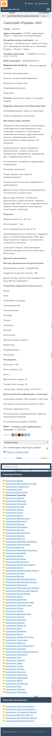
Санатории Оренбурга (16, 599)
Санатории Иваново (15, 536)
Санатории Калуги (14, 515)
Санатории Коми (14, 628)
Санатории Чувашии (15, 689)
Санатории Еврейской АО (18, 533)
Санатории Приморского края (20, 602)
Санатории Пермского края (19, 605)
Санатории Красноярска (17, 562)
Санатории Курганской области (20, 565)
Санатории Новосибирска (18, 593)
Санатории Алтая (14, 489)
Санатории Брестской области (20, 706)
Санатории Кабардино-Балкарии (21, 541)
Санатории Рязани (14, 509)
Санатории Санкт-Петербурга (20, 646)
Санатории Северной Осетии (20, 637)
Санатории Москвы (15, 576)
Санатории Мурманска (16, 585)
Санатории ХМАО (14, 680)
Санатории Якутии (14, 634)
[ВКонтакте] (13, 435)
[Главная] (3, 15)
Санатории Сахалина (16, 649)
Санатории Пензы (14, 512)
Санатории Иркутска (15, 538)
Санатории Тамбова (15, 660)
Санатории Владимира (16, 527)
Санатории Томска (14, 666)
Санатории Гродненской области (21, 712)
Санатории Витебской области (20, 721)
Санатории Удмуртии (16, 672)
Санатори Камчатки (15, 547)
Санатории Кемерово (16, 553)
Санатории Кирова (14, 556)
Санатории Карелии (15, 622)
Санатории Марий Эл (16, 625)
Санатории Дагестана (16, 620)
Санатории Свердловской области (22, 651)
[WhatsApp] (25, 435)
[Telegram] (28, 435)
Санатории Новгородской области (22, 591)
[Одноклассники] (16, 435)
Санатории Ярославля (16, 692)
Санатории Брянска (15, 524)
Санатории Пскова (14, 608)
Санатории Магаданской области (21, 582)
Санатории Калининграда (18, 544)
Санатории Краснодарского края (21, 483)
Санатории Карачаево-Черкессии (21, 550)
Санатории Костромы (16, 559)
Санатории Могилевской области (21, 718)
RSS (47, 448)
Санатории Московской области (21, 579)
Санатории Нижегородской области (22, 588)
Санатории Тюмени (15, 669)
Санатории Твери (14, 663)
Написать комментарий (17, 452)
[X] (19, 435)
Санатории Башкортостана (18, 614)
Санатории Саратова (16, 495)
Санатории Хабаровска (17, 677)
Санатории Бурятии (15, 617)
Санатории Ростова (15, 507)
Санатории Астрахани (16, 504)
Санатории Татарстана (16, 640)
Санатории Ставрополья (17, 486)
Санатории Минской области (19, 715)
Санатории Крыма (14, 481)
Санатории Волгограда (16, 492)
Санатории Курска (14, 567)
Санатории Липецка (15, 573)
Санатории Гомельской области (21, 709)
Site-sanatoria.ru (9, 732)
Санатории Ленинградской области (22, 570)
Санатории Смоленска (16, 654)
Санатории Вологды (15, 530)
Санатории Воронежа (16, 501)
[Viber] (22, 435)
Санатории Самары (15, 498)
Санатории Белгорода (16, 521)
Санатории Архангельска (17, 518)
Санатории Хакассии (15, 643)
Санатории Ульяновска (16, 675)
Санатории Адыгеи (15, 611)
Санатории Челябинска (17, 683)
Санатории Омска (14, 596)
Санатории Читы (13, 686)
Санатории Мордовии (16, 631)
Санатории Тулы (13, 657)
